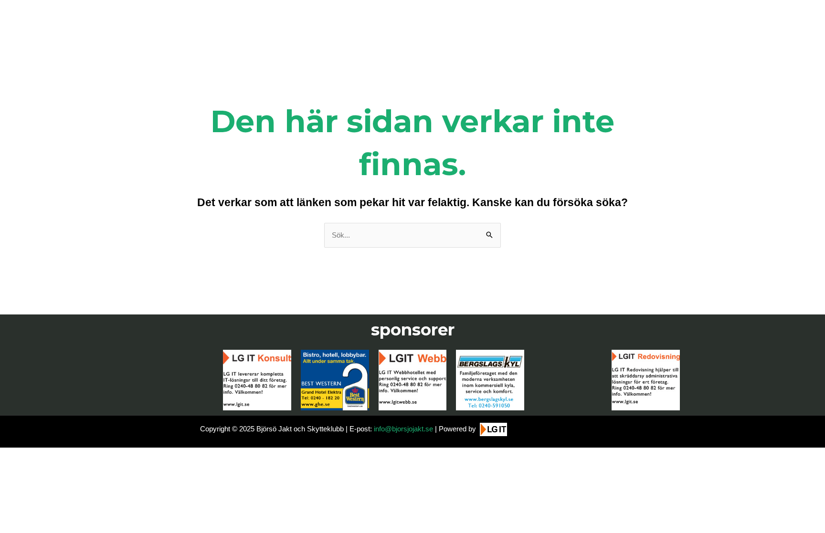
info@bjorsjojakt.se (403, 429)
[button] (804, 519)
